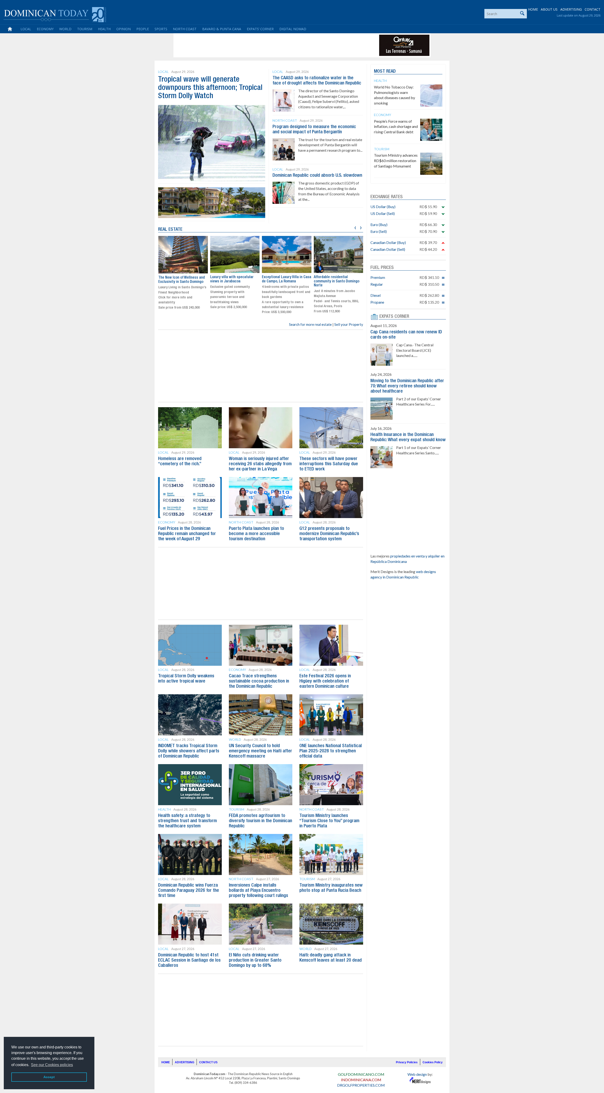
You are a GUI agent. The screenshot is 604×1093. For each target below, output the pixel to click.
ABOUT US (549, 9)
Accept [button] (49, 1077)
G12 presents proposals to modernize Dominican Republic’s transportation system (329, 534)
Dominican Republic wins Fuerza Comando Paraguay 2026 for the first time (188, 890)
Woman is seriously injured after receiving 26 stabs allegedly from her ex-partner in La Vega (260, 464)
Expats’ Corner (260, 29)
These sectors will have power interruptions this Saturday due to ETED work (328, 464)
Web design (417, 1074)
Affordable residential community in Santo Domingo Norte (336, 281)
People (142, 29)
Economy (45, 29)
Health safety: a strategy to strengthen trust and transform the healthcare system (187, 821)
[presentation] (355, 227)
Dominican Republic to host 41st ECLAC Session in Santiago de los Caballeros (189, 960)
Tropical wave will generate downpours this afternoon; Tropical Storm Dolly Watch (210, 88)
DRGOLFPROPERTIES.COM (361, 1085)
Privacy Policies (407, 1062)
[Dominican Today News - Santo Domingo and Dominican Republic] (55, 14)
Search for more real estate (310, 324)
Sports (161, 29)
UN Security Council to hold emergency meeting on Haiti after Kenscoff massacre (260, 751)
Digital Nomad (292, 29)
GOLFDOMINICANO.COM (361, 1074)
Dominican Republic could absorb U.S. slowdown (317, 175)
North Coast (185, 29)
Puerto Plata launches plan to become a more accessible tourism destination (256, 534)
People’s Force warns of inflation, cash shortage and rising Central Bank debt (396, 126)
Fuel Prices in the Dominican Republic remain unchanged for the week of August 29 (187, 534)
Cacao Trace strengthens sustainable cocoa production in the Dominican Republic (259, 681)
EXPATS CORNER (394, 316)
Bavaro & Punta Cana (221, 29)
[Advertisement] (260, 45)
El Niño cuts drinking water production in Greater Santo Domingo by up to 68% (255, 960)
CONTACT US (208, 1062)
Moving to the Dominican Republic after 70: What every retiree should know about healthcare (407, 386)
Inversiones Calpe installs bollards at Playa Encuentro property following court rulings (258, 890)
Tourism (84, 29)
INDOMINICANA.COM (361, 1079)
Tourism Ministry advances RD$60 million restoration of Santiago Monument (396, 160)
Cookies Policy (433, 1062)
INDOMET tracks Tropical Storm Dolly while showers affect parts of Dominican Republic (188, 751)
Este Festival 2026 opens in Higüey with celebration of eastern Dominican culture (325, 681)
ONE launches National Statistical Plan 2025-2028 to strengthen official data (330, 751)
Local (26, 29)
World (65, 29)
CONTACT (592, 9)
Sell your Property (348, 324)
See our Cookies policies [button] (52, 1065)
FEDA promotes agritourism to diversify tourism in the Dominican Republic (260, 821)
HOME (533, 9)
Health (104, 29)
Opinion (123, 29)
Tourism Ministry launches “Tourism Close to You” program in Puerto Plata (329, 821)
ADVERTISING (571, 9)
